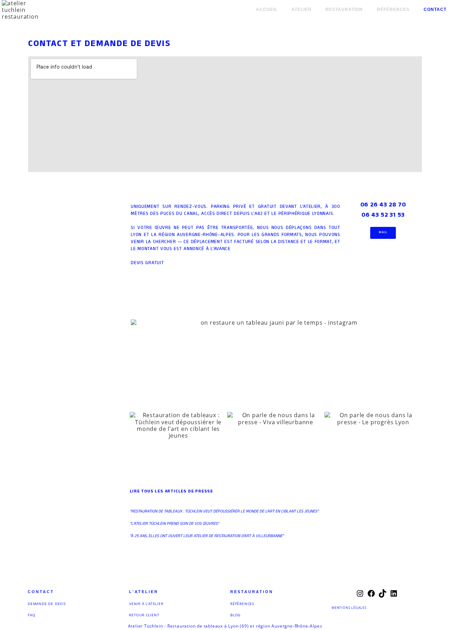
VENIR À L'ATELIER (146, 603)
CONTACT (41, 592)
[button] (137, 322)
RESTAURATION (251, 592)
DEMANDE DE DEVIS (47, 603)
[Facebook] (371, 595)
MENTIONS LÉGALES (349, 607)
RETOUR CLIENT (144, 614)
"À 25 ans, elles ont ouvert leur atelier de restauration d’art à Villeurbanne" (207, 536)
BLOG (235, 614)
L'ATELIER (143, 592)
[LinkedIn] (394, 595)
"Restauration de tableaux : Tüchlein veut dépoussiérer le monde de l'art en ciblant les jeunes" (224, 512)
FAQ (31, 614)
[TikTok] (382, 595)
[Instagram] (360, 595)
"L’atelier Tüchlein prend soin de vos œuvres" (174, 524)
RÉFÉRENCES (242, 603)
